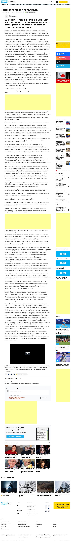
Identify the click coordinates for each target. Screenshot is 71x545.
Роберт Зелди (23, 496)
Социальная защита (22, 521)
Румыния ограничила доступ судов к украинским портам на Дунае (61, 130)
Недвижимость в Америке (62, 258)
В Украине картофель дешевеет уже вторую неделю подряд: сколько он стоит (60, 150)
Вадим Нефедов (13, 16)
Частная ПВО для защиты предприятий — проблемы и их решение (26, 494)
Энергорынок (3, 526)
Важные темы (4, 4)
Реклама (18, 508)
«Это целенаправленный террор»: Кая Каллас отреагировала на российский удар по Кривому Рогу (61, 209)
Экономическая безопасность (24, 526)
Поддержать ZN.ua (63, 1)
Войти (54, 1)
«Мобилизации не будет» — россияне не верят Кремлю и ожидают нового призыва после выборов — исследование (60, 165)
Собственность (56, 528)
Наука (37, 521)
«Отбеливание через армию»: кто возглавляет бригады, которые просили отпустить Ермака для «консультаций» (61, 193)
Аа (57, 1)
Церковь (37, 526)
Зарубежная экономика (22, 522)
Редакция (19, 506)
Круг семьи (55, 524)
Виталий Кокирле (5, 495)
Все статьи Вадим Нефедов (12, 378)
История (54, 522)
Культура (37, 528)
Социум (54, 521)
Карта (18, 513)
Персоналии (20, 528)
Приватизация (3, 528)
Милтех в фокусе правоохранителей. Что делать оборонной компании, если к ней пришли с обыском (61, 185)
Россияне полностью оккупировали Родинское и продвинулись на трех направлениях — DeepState (61, 202)
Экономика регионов (5, 529)
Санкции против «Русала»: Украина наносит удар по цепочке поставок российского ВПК (60, 124)
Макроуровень (3, 524)
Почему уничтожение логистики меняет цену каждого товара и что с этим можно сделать (45, 494)
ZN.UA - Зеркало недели (63, 80)
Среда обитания (39, 524)
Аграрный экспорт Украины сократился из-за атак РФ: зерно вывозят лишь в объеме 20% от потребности (61, 143)
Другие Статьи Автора (62, 249)
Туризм (54, 526)
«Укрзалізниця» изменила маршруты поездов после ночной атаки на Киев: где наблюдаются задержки (61, 156)
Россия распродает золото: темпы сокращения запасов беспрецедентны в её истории (60, 136)
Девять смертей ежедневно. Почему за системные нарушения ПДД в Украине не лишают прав (61, 178)
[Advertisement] (28, 102)
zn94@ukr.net (29, 512)
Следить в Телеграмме (16, 436)
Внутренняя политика (5, 521)
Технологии (38, 522)
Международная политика (6, 522)
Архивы (18, 505)
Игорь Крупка (41, 496)
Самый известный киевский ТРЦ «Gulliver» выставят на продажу (62, 494)
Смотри (58, 316)
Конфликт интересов (22, 524)
